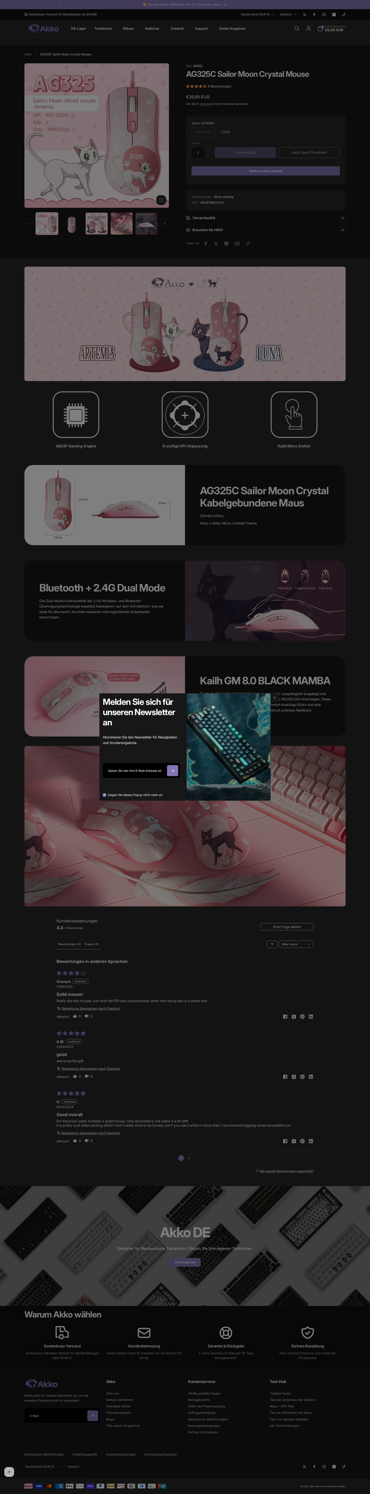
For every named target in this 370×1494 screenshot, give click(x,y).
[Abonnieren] (172, 770)
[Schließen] (274, 697)
